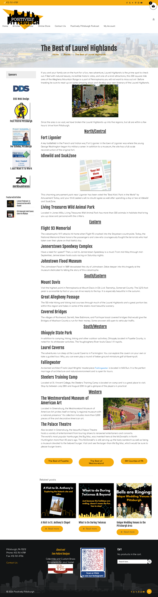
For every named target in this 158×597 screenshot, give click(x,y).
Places (67, 54)
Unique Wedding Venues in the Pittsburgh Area (131, 524)
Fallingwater (101, 368)
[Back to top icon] (149, 591)
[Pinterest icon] (135, 3)
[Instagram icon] (138, 3)
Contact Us (11, 563)
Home (55, 54)
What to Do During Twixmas (92, 522)
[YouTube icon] (133, 3)
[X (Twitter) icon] (130, 3)
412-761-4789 (12, 2)
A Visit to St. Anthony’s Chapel (55, 522)
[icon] (141, 3)
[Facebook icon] (127, 3)
